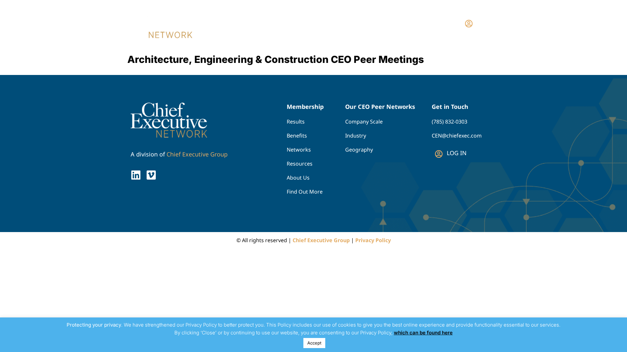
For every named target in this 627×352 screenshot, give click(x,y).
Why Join (388, 23)
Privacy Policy (373, 240)
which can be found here (423, 333)
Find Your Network (329, 23)
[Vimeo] (151, 175)
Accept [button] (314, 342)
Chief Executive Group (197, 154)
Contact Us (428, 23)
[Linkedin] (136, 175)
